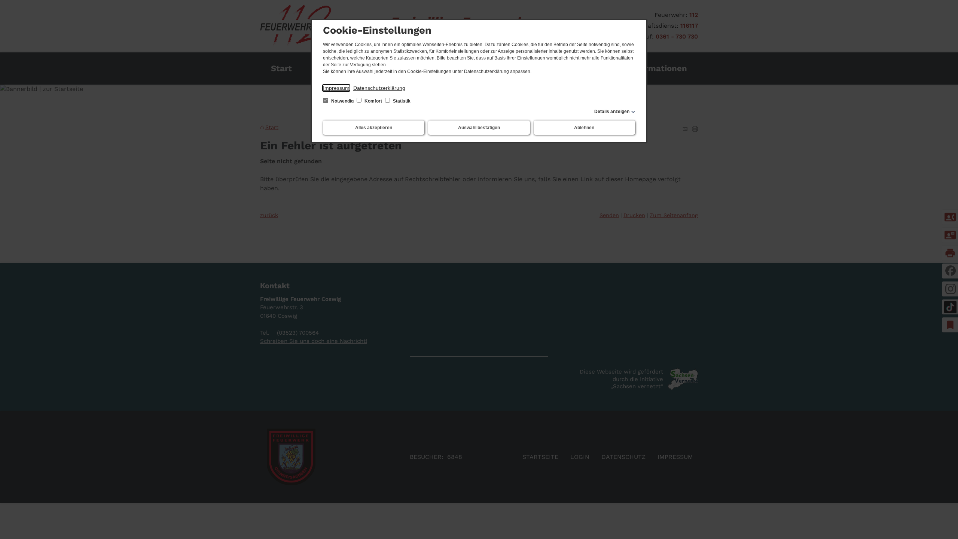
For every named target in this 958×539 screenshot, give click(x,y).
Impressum (336, 88)
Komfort (373, 101)
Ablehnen (584, 127)
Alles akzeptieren (373, 127)
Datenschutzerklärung (379, 88)
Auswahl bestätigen (479, 127)
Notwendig (342, 101)
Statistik (401, 101)
